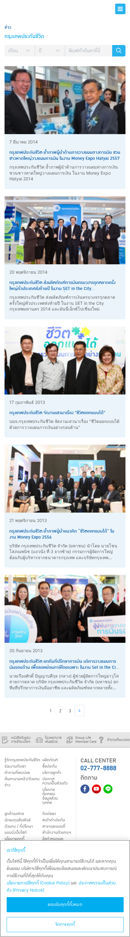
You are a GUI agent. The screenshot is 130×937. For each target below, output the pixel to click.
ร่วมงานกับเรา (15, 766)
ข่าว (7, 785)
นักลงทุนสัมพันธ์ (18, 820)
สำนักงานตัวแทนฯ (56, 832)
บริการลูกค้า (51, 773)
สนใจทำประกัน (53, 820)
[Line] (107, 789)
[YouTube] (96, 789)
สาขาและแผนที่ (53, 826)
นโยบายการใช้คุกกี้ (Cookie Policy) (38, 883)
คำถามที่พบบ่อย (17, 773)
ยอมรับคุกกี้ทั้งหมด (65, 904)
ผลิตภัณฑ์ (50, 760)
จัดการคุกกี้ (65, 924)
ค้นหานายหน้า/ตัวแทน (22, 779)
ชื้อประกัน (49, 766)
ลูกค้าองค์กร (14, 814)
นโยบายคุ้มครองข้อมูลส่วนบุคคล (50, 796)
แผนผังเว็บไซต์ (16, 832)
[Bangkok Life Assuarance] (27, 8)
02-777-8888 (98, 768)
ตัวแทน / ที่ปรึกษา (19, 826)
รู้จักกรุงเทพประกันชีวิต (22, 760)
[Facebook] (84, 789)
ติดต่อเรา (49, 814)
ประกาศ (54, 781)
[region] (65, 888)
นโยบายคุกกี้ (14, 839)
